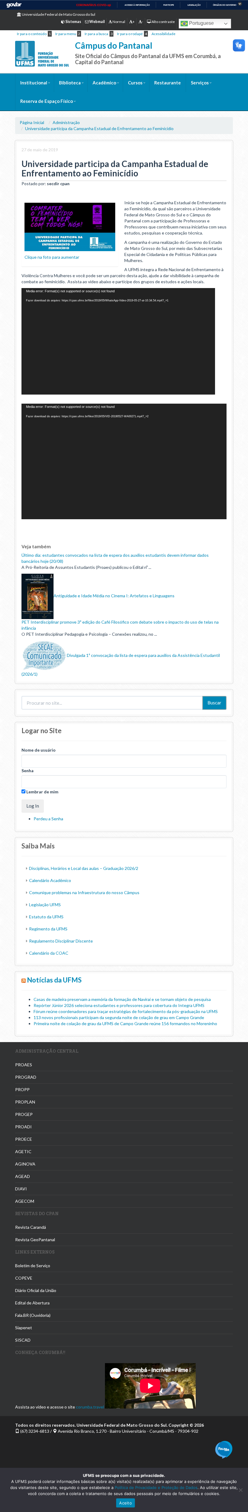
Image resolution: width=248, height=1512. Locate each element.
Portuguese (201, 23)
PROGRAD (25, 1077)
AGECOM (24, 1201)
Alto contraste (163, 21)
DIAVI (21, 1188)
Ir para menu (65, 33)
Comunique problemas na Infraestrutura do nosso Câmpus (84, 892)
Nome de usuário (38, 750)
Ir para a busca (96, 33)
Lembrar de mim (41, 791)
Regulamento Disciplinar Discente (61, 940)
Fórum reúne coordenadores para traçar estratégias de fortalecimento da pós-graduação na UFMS (126, 1011)
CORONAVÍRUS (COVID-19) (93, 5)
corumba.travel (90, 1406)
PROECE (23, 1139)
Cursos (135, 82)
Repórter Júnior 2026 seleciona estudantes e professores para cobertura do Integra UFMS (119, 1005)
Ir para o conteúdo (32, 33)
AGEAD (22, 1176)
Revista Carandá (30, 1227)
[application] (118, 341)
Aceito (125, 1503)
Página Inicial (32, 122)
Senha (27, 770)
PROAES (23, 1064)
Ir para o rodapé (130, 33)
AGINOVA (25, 1163)
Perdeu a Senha (48, 818)
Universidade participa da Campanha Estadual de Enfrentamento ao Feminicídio (99, 128)
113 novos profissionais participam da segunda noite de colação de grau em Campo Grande (119, 1017)
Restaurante (167, 82)
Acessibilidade (163, 33)
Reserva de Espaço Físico (46, 101)
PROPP (22, 1089)
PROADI (23, 1126)
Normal (118, 21)
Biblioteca (70, 82)
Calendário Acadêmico (50, 880)
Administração (66, 122)
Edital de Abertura (32, 1302)
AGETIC (23, 1151)
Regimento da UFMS (48, 928)
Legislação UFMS (45, 904)
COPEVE (23, 1278)
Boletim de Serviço (32, 1265)
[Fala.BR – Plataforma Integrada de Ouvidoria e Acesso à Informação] (224, 1449)
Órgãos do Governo (224, 5)
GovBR (13, 5)
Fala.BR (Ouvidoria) (33, 1315)
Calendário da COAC (48, 953)
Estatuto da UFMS (46, 916)
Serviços (200, 82)
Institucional (33, 82)
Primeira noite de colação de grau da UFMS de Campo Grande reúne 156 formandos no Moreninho (125, 1023)
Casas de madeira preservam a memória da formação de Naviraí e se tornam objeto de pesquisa (122, 999)
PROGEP (24, 1114)
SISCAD (23, 1340)
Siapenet (23, 1327)
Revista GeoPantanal (35, 1239)
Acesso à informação (137, 5)
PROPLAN (25, 1101)
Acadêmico (104, 82)
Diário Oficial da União (35, 1290)
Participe (168, 5)
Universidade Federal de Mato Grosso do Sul (58, 14)
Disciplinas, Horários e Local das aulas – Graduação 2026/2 (83, 868)
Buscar (214, 702)
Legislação (194, 5)
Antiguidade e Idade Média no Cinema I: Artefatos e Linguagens (114, 595)
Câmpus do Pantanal (113, 45)
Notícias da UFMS (54, 980)
